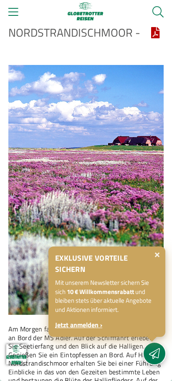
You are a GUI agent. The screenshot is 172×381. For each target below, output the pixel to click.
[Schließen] (157, 255)
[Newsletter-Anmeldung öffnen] (154, 353)
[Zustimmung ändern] (16, 354)
